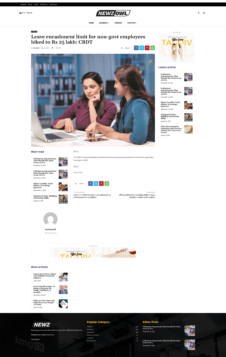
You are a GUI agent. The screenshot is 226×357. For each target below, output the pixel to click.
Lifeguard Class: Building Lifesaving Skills (45, 197)
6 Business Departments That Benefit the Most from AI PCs (44, 161)
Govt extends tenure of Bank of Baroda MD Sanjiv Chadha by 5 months (44, 289)
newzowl (36, 48)
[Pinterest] (147, 48)
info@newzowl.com (47, 335)
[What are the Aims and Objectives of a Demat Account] (63, 303)
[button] (204, 13)
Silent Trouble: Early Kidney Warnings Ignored (43, 186)
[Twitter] (141, 48)
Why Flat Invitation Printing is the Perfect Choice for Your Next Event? (171, 129)
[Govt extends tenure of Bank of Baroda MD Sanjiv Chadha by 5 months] (63, 289)
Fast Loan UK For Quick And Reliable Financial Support (44, 276)
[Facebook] (198, 13)
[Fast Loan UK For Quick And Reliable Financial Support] (63, 277)
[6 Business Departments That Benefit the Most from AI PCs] (63, 161)
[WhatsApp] (152, 48)
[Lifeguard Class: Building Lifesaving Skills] (63, 199)
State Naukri (35, 339)
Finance (34, 31)
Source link (78, 172)
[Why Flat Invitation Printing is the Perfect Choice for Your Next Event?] (188, 129)
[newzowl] (50, 219)
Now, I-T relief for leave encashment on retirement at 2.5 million (92, 196)
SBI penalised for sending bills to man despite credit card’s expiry (137, 196)
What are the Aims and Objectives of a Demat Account (44, 303)
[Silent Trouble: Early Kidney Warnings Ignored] (63, 186)
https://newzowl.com (50, 233)
